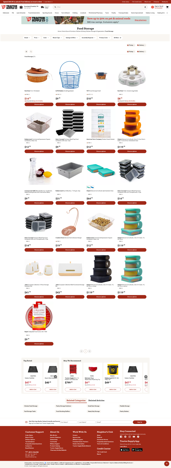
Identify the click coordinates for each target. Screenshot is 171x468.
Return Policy (29, 437)
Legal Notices (78, 462)
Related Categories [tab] (76, 400)
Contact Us (28, 446)
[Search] (55, 7)
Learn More (47, 1)
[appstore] (125, 449)
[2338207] (92, 187)
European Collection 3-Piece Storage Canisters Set (37, 285)
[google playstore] (137, 449)
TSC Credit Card (102, 452)
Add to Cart (33, 389)
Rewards (99, 437)
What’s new (147, 1)
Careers (75, 435)
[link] (59, 31)
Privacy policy (28, 462)
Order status (125, 1)
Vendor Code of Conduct (57, 464)
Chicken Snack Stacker (101, 139)
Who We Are (53, 435)
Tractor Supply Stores (56, 448)
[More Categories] (167, 13)
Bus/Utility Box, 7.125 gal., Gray (68, 191)
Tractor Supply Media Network (82, 446)
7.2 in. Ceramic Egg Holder (128, 91)
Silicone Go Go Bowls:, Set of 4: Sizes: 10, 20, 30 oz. (131, 238)
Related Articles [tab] (96, 400)
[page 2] (90, 351)
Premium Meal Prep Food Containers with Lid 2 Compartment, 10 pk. (129, 191)
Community (53, 441)
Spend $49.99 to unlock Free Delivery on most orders (22, 2)
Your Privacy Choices (38, 462)
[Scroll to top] (166, 463)
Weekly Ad (165, 1)
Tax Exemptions (30, 441)
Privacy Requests (85, 464)
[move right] (55, 376)
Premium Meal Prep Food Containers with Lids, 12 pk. (67, 140)
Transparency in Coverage (31, 464)
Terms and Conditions (52, 462)
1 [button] (85, 351)
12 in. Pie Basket (32, 91)
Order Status (29, 435)
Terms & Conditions (103, 444)
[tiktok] (138, 437)
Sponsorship (76, 437)
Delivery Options (30, 439)
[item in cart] (167, 7)
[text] (109, 31)
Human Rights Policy (44, 464)
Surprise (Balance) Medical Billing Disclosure (121, 462)
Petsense (156, 1)
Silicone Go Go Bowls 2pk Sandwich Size (100, 191)
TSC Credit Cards (137, 1)
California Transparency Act (66, 462)
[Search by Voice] (145, 7)
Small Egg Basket (65, 91)
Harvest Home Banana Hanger (69, 237)
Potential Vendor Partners (80, 441)
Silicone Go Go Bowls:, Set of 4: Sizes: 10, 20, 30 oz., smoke (100, 285)
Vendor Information (78, 444)
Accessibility (86, 462)
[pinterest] (125, 437)
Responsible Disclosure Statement (99, 462)
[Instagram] (130, 437)
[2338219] (88, 187)
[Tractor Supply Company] (9, 7)
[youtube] (134, 437)
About (98, 435)
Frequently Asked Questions (33, 444)
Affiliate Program (78, 439)
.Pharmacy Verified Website (58, 450)
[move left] (25, 376)
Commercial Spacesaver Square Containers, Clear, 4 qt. (37, 140)
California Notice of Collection (72, 464)
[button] (52, 2)
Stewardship (53, 439)
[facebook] (121, 437)
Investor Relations (55, 437)
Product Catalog (55, 446)
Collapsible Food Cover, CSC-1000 (36, 331)
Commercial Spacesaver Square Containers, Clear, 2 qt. (99, 238)
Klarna (99, 454)
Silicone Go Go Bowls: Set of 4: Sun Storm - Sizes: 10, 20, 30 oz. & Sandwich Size (132, 140)
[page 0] (81, 351)
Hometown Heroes (102, 439)
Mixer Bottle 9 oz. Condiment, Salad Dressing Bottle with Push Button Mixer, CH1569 (38, 191)
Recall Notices (29, 448)
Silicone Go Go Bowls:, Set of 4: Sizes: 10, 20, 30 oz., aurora (131, 285)
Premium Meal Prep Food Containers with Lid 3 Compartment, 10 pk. (36, 238)
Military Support (55, 444)
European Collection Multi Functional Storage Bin (70, 285)
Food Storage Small (94, 91)
